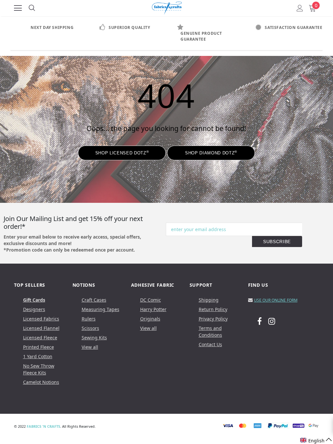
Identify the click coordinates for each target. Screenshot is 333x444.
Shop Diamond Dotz (211, 152)
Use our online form (276, 300)
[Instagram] (271, 321)
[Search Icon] (32, 8)
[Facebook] (259, 321)
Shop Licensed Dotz (122, 152)
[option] (49, 28)
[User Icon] (300, 8)
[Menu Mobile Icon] (18, 8)
